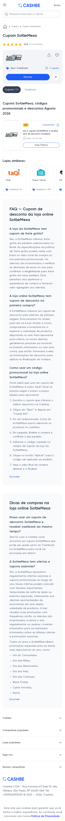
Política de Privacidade (45, 816)
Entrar (57, 5)
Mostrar (28, 77)
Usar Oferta (41, 145)
